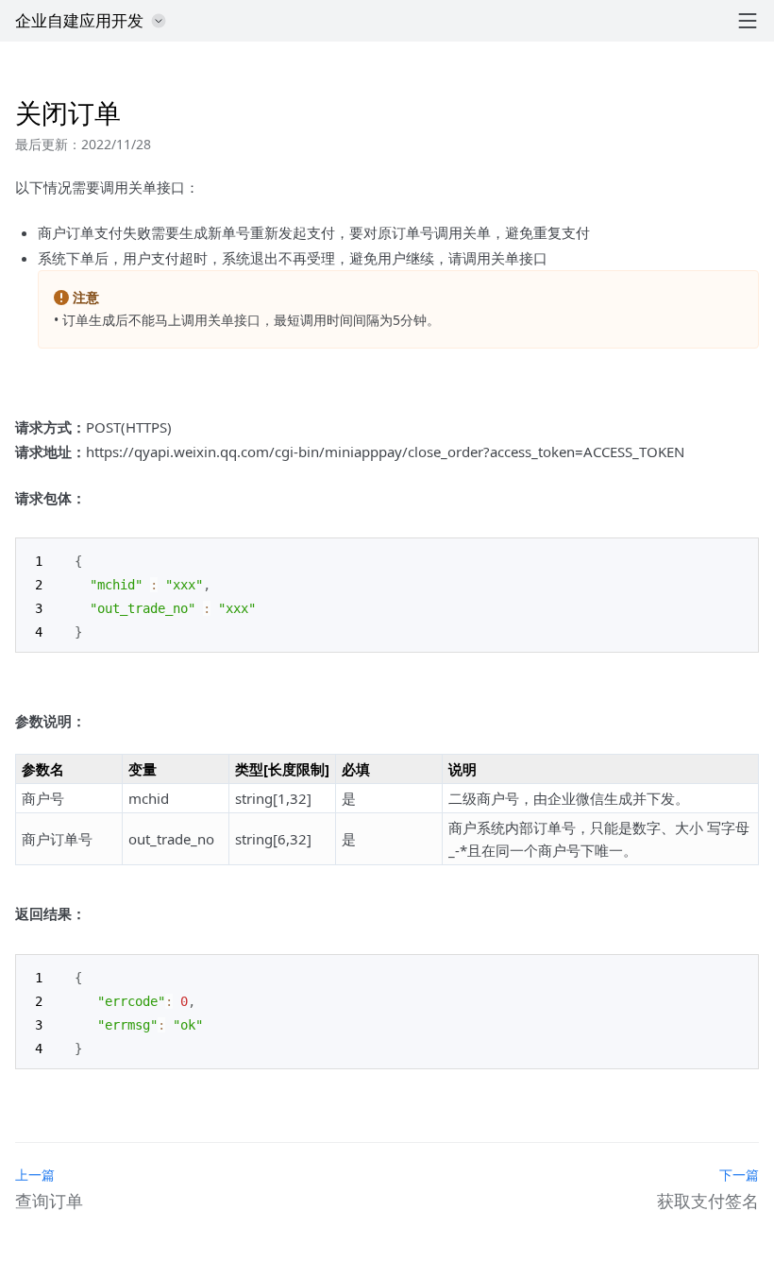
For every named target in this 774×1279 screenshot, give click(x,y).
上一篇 (35, 1175)
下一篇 (739, 1175)
